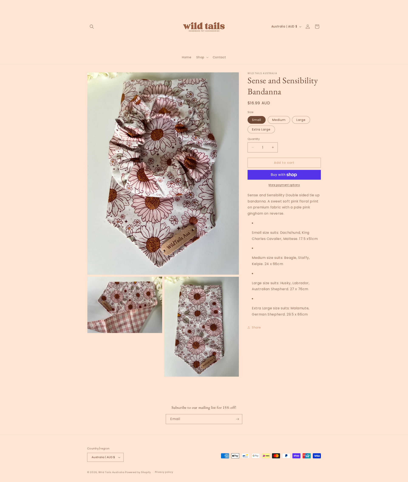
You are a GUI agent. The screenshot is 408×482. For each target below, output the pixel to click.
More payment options (284, 185)
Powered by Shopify (138, 472)
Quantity (254, 139)
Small (256, 120)
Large (301, 120)
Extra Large (261, 129)
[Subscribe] (237, 419)
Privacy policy (164, 472)
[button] (91, 26)
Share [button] (256, 327)
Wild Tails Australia (111, 472)
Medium (279, 120)
